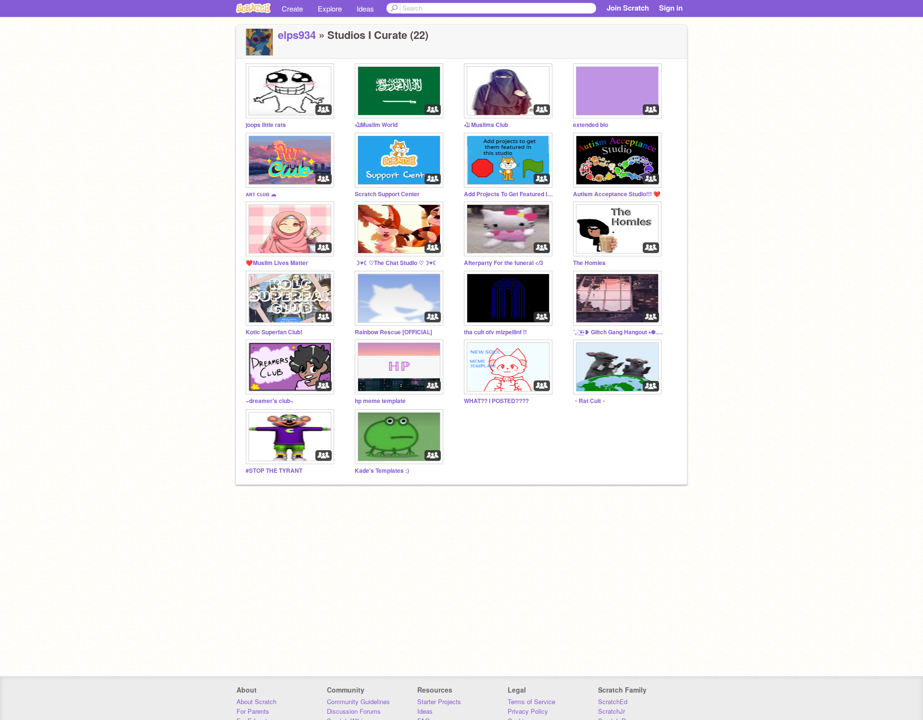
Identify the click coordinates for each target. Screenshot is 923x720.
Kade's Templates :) (382, 471)
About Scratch (256, 701)
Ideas (365, 8)
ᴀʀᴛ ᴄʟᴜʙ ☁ (261, 194)
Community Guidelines (358, 701)
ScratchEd (612, 701)
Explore (330, 8)
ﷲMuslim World (376, 125)
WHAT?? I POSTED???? (496, 401)
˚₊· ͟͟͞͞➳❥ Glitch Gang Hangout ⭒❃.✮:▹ (618, 332)
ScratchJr (611, 711)
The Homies (589, 263)
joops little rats (266, 125)
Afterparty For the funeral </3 (503, 263)
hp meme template (380, 401)
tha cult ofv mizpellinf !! (495, 332)
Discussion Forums (354, 711)
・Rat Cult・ (590, 401)
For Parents (253, 711)
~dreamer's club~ (270, 401)
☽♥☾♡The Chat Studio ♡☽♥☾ (396, 263)
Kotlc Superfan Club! (274, 332)
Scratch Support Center (387, 194)
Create (292, 8)
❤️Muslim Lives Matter (277, 263)
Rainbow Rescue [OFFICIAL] (393, 332)
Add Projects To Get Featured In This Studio (509, 194)
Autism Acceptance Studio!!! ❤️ (617, 194)
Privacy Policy (528, 711)
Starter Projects (439, 701)
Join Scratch (628, 7)
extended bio (590, 125)
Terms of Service (531, 701)
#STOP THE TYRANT (274, 471)
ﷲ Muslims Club (486, 125)
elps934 (297, 34)
